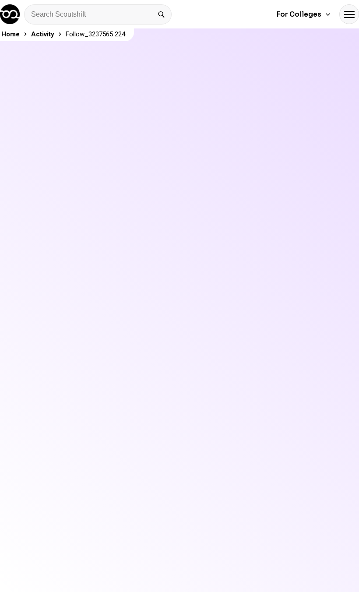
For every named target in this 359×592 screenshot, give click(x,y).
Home (10, 34)
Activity (42, 34)
